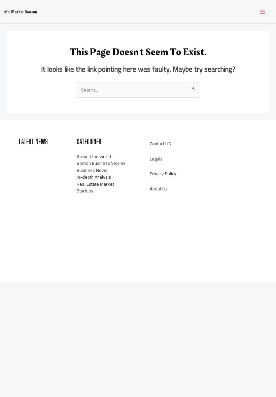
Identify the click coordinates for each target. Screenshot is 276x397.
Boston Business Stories (101, 163)
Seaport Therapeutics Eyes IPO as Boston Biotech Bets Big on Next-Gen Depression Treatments (33, 240)
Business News (92, 170)
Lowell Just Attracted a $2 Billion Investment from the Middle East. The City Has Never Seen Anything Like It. (33, 170)
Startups (85, 190)
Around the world (94, 156)
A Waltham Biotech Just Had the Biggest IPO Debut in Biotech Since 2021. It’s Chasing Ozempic (33, 205)
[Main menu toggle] (263, 12)
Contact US (160, 143)
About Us (159, 188)
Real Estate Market (95, 184)
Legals (156, 158)
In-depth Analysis (94, 177)
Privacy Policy (163, 173)
